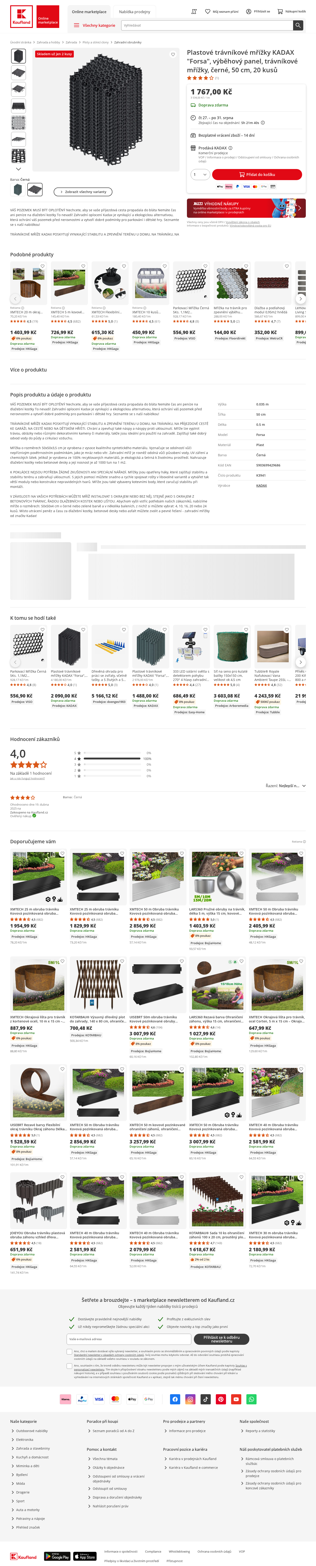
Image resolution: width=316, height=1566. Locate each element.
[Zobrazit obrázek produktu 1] (18, 56)
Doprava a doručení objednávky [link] (117, 1497)
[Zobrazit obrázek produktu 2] (18, 72)
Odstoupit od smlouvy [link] (110, 1488)
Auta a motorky (28, 1510)
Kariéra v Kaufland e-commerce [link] (193, 1467)
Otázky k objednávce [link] (108, 1467)
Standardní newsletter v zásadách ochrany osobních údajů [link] (109, 1355)
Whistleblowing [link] (179, 1551)
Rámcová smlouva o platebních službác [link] (270, 1461)
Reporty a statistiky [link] (260, 1431)
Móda (20, 1483)
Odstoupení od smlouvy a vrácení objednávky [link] (119, 1478)
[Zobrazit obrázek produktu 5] (18, 122)
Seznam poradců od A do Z (113, 1431)
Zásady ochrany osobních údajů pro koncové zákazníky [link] (273, 1485)
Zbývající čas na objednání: (230, 123)
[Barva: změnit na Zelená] (17, 189)
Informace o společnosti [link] (120, 1551)
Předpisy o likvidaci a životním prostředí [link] (131, 1561)
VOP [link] (242, 1551)
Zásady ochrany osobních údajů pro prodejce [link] (273, 1473)
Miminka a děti (27, 1466)
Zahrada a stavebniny (33, 1448)
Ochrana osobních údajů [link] (214, 1551)
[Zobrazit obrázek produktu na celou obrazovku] (106, 110)
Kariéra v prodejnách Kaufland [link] (193, 1459)
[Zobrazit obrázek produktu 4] (18, 106)
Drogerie (23, 1492)
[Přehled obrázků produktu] (18, 110)
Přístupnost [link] (175, 1561)
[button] (113, 752)
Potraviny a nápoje (30, 1518)
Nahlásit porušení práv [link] (110, 1506)
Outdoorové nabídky (32, 1431)
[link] (134, 11)
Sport (20, 1501)
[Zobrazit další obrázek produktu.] (18, 169)
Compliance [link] (153, 1551)
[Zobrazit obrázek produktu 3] (18, 89)
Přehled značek (28, 1527)
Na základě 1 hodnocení (31, 773)
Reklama (15, 308)
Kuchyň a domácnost (32, 1457)
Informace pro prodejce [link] (187, 1431)
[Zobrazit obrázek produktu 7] (18, 155)
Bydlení (22, 1474)
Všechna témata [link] (105, 1459)
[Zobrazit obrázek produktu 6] (18, 139)
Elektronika (24, 1439)
